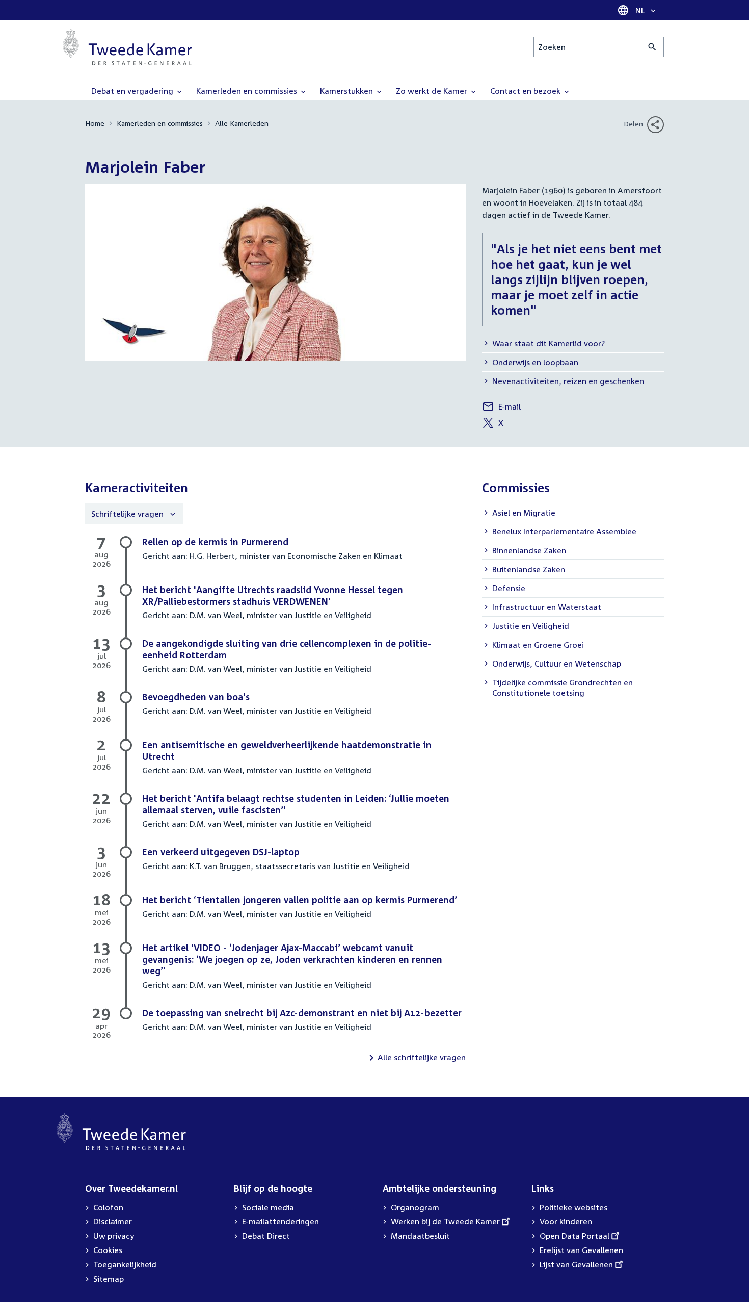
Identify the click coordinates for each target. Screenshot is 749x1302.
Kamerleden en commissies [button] (247, 91)
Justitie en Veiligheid (530, 626)
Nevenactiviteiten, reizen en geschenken (568, 381)
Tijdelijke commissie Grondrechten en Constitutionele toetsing (562, 687)
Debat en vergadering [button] (133, 91)
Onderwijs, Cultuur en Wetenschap (556, 663)
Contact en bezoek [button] (526, 91)
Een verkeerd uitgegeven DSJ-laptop (221, 851)
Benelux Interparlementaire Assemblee (564, 531)
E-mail (501, 408)
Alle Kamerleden (242, 123)
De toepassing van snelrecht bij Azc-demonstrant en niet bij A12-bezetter (302, 1012)
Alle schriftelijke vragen (422, 1057)
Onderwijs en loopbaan (535, 362)
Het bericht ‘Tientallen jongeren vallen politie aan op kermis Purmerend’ (299, 899)
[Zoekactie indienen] (652, 47)
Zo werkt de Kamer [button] (432, 91)
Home (94, 123)
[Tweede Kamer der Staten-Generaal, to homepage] (127, 47)
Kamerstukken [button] (347, 91)
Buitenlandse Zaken (528, 569)
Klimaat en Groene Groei (538, 645)
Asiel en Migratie (523, 512)
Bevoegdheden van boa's (196, 696)
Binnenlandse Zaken (529, 550)
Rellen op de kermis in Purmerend (215, 541)
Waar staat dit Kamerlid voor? (548, 343)
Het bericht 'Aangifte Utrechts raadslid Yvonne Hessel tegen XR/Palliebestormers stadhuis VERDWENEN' (272, 595)
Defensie (508, 588)
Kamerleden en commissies (160, 123)
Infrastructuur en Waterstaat (546, 607)
